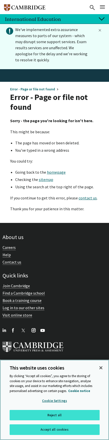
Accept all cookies (54, 429)
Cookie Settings (54, 401)
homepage (56, 172)
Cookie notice (79, 391)
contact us (88, 197)
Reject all (54, 415)
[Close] (100, 367)
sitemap (46, 179)
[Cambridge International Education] (24, 5)
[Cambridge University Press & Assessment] (33, 353)
